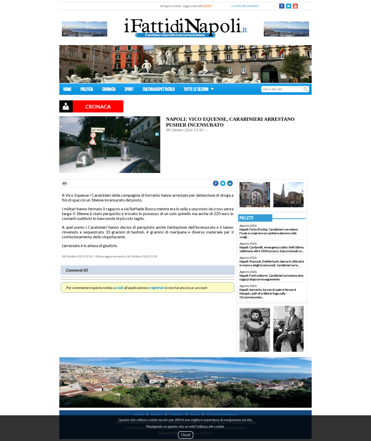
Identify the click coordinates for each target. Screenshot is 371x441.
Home (139, 415)
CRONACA (109, 89)
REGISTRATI (251, 6)
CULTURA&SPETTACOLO (159, 89)
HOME (67, 89)
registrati (157, 288)
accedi (118, 288)
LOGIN (236, 6)
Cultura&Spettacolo (222, 415)
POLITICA (87, 89)
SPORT (129, 89)
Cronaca (176, 415)
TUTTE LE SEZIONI (196, 89)
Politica (156, 415)
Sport (195, 415)
